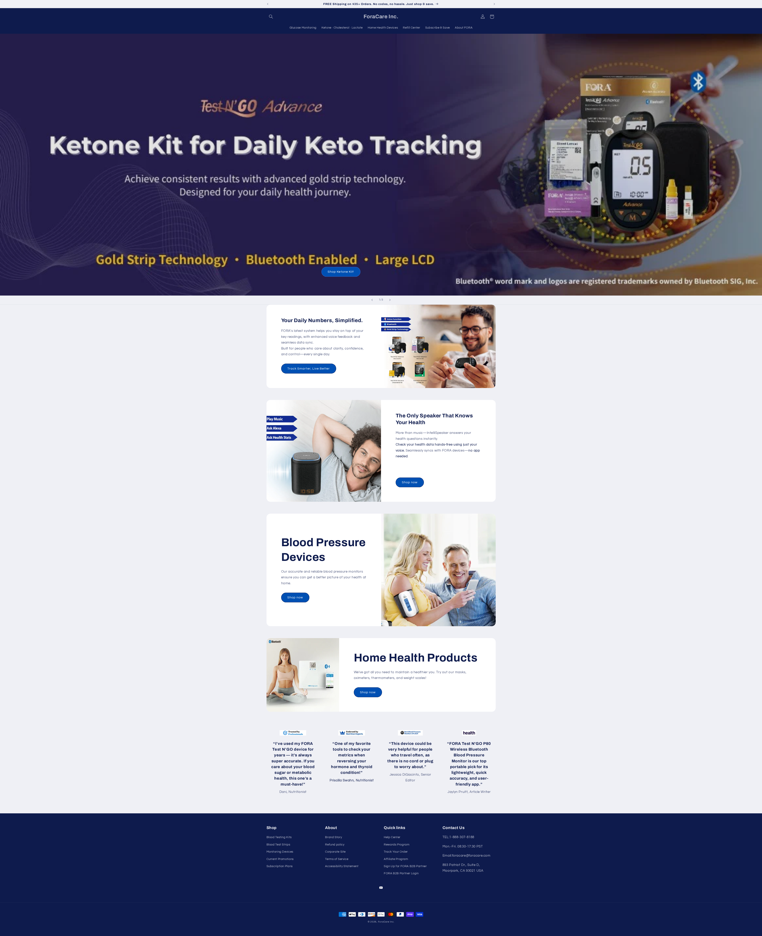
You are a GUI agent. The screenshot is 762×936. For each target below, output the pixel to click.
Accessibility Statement (342, 866)
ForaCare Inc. (386, 922)
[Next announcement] (494, 4)
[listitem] (293, 762)
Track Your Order (396, 851)
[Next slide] (390, 300)
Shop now (410, 482)
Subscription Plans (280, 866)
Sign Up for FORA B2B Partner (405, 866)
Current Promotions (280, 859)
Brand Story (333, 837)
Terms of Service (336, 859)
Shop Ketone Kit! (341, 271)
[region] (381, 762)
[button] (271, 16)
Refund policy (334, 844)
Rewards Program (396, 844)
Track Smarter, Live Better (308, 368)
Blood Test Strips (278, 844)
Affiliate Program (396, 859)
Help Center (392, 837)
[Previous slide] (372, 300)
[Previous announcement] (267, 4)
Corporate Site (335, 851)
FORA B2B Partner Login (401, 873)
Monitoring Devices (280, 851)
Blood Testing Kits (279, 837)
